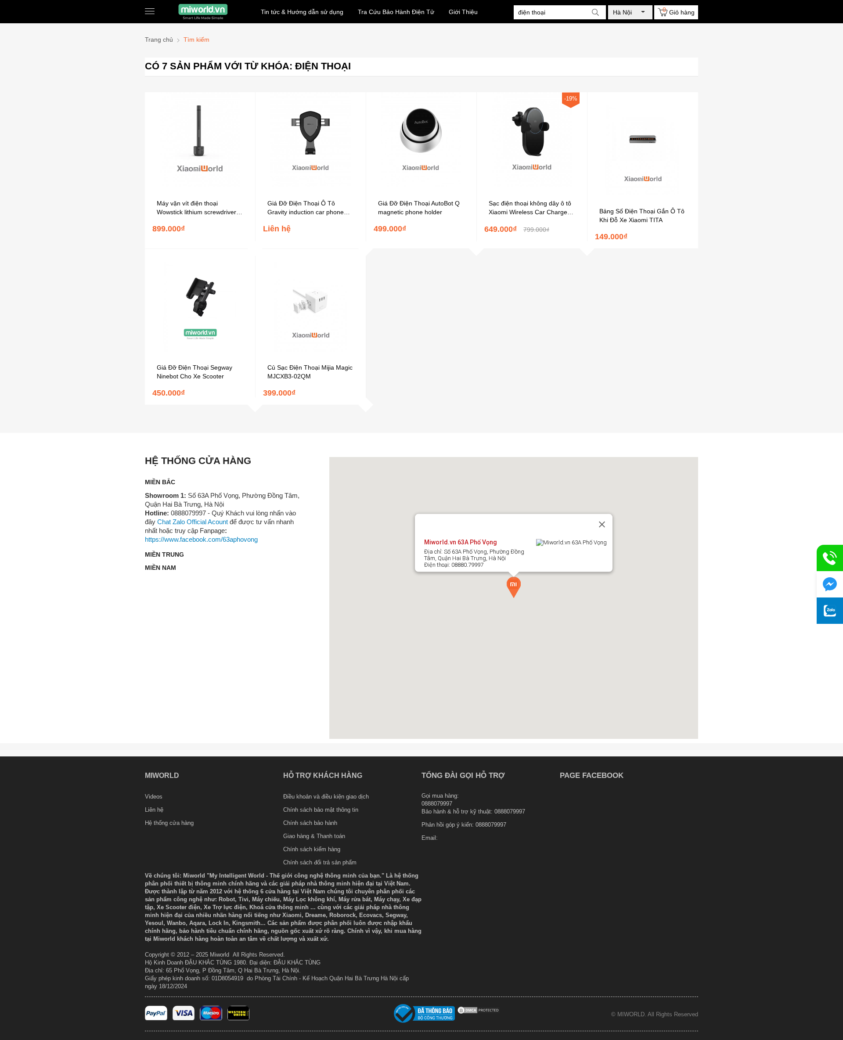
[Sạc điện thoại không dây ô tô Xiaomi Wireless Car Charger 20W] (532, 185)
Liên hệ (154, 809)
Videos (153, 796)
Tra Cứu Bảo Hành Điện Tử (396, 11)
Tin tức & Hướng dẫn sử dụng (302, 11)
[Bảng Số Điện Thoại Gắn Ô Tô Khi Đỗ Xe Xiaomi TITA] (643, 193)
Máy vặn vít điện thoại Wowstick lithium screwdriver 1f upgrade (200, 208)
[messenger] (830, 584)
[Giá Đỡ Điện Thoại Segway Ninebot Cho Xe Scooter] (200, 349)
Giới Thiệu (463, 11)
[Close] (601, 524)
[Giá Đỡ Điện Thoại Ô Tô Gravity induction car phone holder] (310, 185)
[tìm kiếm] (595, 12)
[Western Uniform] (238, 1018)
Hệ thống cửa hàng (169, 823)
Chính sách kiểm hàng (311, 849)
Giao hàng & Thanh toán (314, 836)
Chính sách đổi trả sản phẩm (320, 862)
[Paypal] (156, 1018)
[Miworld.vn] (202, 11)
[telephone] (830, 558)
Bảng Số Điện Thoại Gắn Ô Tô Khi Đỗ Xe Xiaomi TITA (641, 215)
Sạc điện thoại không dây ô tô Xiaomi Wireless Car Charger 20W (530, 208)
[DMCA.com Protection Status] (479, 1012)
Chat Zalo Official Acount (192, 521)
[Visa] (184, 1018)
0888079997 (491, 824)
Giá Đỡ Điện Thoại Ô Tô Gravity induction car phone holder (305, 208)
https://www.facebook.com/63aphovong (201, 539)
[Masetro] (211, 1018)
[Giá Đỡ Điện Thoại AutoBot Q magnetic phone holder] (421, 185)
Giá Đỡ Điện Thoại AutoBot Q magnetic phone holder (419, 208)
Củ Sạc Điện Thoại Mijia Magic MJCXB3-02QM (310, 372)
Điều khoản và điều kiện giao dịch (326, 796)
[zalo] (830, 610)
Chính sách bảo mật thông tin (320, 809)
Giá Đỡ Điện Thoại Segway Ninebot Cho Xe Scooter (194, 372)
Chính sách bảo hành (310, 823)
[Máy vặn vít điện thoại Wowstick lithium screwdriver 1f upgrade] (200, 185)
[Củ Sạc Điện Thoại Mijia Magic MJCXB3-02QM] (310, 349)
